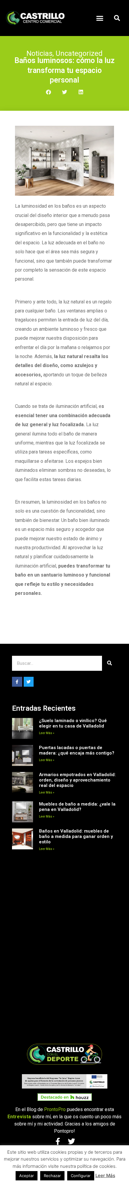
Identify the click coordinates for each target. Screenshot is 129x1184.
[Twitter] (29, 682)
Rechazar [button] (52, 1175)
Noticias (39, 53)
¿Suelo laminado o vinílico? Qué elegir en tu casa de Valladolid (73, 723)
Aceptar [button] (26, 1175)
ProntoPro (55, 1109)
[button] (100, 18)
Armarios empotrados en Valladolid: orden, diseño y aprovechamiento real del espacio (77, 780)
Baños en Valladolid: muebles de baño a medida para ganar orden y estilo (76, 836)
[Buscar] (109, 663)
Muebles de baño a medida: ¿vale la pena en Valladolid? (77, 806)
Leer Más (105, 1175)
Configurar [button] (81, 1175)
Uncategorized (79, 53)
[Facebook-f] (17, 682)
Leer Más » (46, 733)
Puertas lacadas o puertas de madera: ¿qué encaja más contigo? (76, 750)
